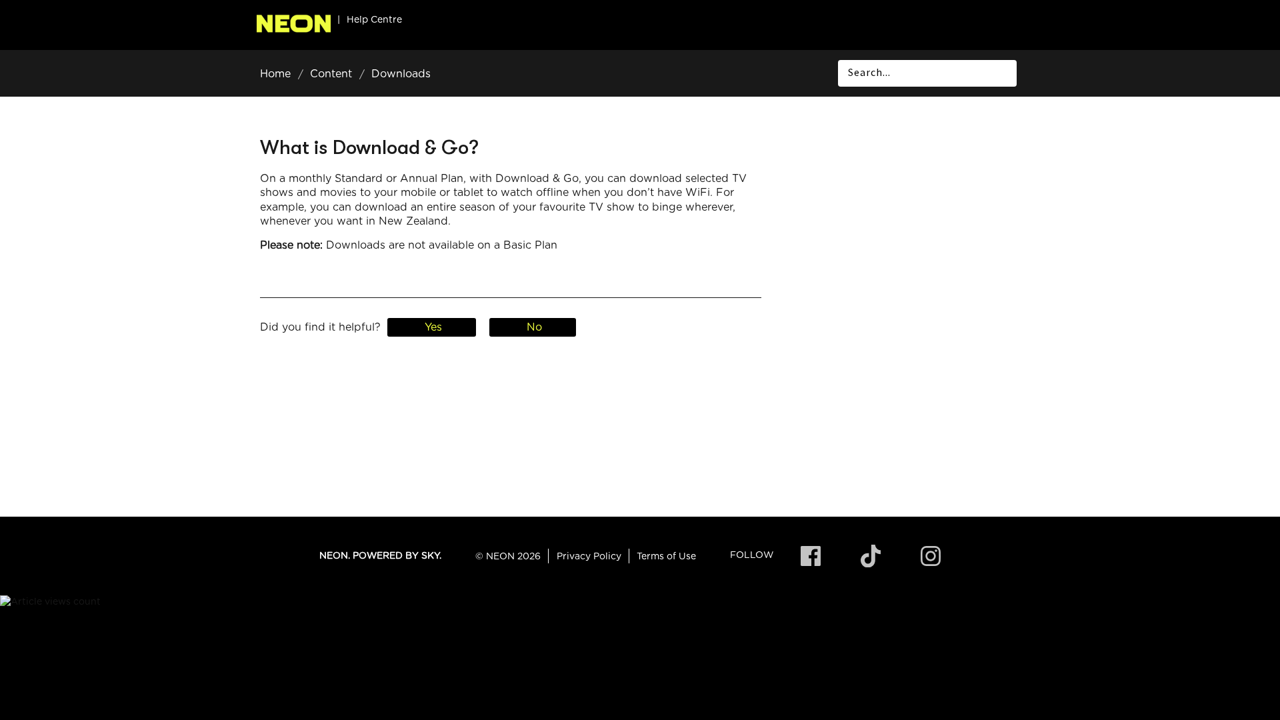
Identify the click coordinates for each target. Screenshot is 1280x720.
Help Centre (374, 20)
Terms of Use (666, 556)
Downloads (401, 74)
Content (331, 74)
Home (275, 74)
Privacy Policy (589, 556)
